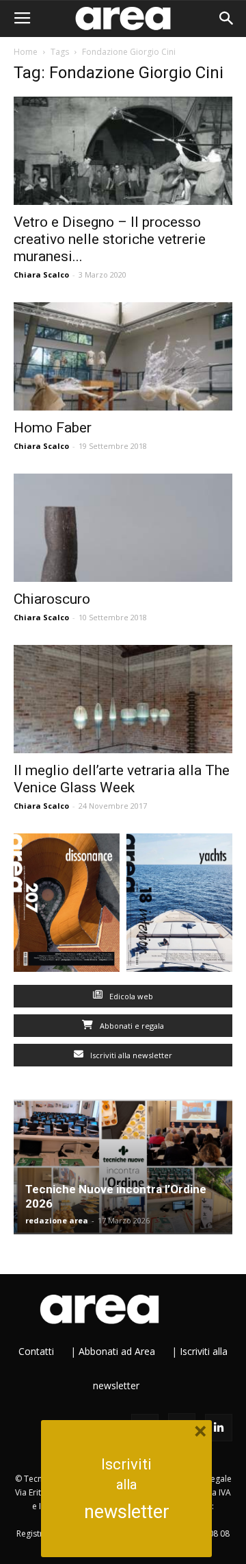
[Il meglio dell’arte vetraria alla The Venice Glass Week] (123, 699)
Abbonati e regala (131, 1026)
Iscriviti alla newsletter (130, 1055)
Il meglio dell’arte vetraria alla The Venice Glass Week (122, 779)
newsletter (126, 1512)
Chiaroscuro (52, 599)
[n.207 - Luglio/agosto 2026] (67, 905)
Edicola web (130, 996)
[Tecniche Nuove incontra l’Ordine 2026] (123, 1167)
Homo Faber (53, 427)
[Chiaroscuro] (123, 528)
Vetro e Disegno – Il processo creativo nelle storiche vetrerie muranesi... (110, 239)
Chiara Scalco (41, 274)
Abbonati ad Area (117, 1351)
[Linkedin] (218, 1427)
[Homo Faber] (123, 356)
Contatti (36, 1351)
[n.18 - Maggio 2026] (179, 905)
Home (26, 52)
